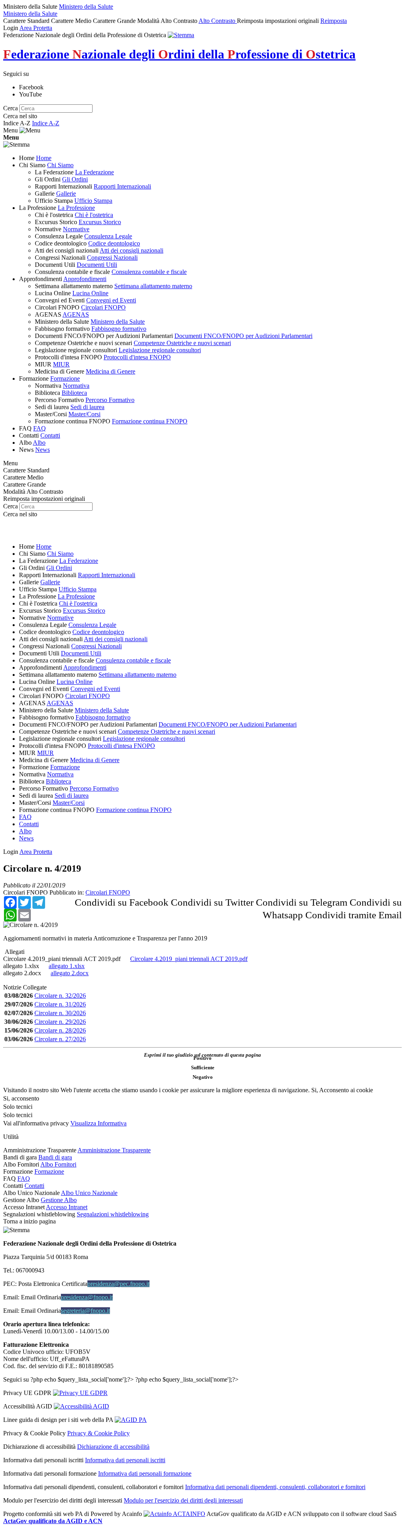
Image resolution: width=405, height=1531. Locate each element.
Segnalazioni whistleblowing (113, 1214)
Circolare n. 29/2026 (60, 1021)
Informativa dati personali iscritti (125, 1460)
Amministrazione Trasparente (114, 1150)
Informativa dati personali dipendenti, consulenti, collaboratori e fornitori (275, 1487)
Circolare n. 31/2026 (60, 1004)
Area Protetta (35, 28)
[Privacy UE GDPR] (80, 1392)
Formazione (49, 1171)
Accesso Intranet (66, 1207)
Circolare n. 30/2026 (60, 1013)
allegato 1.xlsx (21, 966)
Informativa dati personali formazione (144, 1473)
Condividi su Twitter (212, 902)
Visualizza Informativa (98, 1123)
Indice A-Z (45, 123)
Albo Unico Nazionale (89, 1192)
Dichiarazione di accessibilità (113, 1446)
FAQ (23, 1178)
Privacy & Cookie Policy (98, 1433)
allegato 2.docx (22, 973)
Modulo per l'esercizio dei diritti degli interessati (183, 1500)
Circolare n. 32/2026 (60, 995)
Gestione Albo (59, 1200)
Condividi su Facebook (121, 902)
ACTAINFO (188, 1513)
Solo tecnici (17, 1115)
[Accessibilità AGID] (81, 1406)
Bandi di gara (55, 1157)
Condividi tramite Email (353, 915)
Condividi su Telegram (301, 902)
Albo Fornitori (58, 1164)
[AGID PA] (131, 1419)
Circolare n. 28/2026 (60, 1030)
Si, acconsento (21, 1098)
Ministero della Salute (86, 6)
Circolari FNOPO (25, 892)
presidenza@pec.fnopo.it (118, 1283)
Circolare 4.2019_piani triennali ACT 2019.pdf (62, 958)
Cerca (10, 108)
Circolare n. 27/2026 (60, 1039)
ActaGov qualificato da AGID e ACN (52, 1521)
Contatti (34, 1185)
